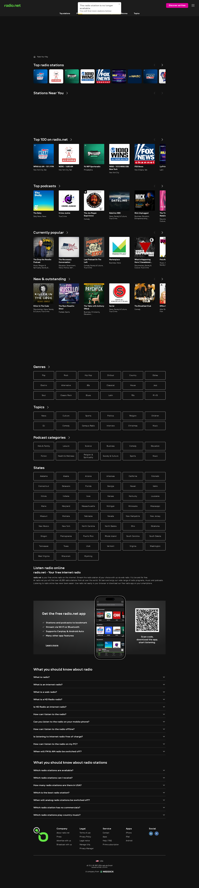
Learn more (52, 645)
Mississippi (155, 506)
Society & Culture (110, 456)
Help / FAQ (107, 841)
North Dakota (110, 526)
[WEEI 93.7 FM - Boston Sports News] (150, 76)
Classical (111, 385)
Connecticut (43, 486)
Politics (110, 416)
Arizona (88, 476)
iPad (128, 837)
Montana (66, 516)
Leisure (66, 446)
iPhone (129, 833)
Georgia (110, 486)
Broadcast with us (64, 845)
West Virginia (44, 556)
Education (155, 446)
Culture (66, 416)
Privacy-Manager (87, 848)
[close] (119, 4)
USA (101, 861)
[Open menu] (193, 5)
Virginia (133, 546)
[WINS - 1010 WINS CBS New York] (88, 76)
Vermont (110, 546)
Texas (66, 546)
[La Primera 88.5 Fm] (119, 76)
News (43, 416)
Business (111, 446)
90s (132, 395)
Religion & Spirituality (88, 456)
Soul (44, 395)
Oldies (155, 375)
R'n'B (155, 395)
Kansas (110, 496)
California (133, 476)
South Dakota (155, 536)
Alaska (66, 476)
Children (155, 416)
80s (88, 385)
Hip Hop (88, 375)
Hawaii (133, 486)
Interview (111, 426)
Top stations (65, 13)
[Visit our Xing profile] (157, 833)
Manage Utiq (85, 845)
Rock (66, 375)
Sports (88, 416)
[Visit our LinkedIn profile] (151, 833)
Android (129, 841)
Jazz (155, 385)
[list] (99, 76)
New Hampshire (133, 516)
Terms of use (85, 833)
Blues (88, 395)
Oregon (44, 536)
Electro (44, 385)
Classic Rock (66, 395)
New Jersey (155, 516)
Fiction (44, 456)
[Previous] (154, 64)
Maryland (66, 506)
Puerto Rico (88, 536)
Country (132, 375)
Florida (88, 486)
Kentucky (133, 496)
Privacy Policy (85, 837)
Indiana (66, 496)
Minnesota (132, 506)
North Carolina (88, 526)
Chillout (110, 375)
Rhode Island (110, 536)
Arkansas (111, 476)
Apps (105, 837)
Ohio (133, 526)
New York (66, 526)
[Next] (162, 64)
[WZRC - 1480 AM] (56, 76)
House (133, 385)
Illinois (44, 496)
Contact (106, 833)
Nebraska (88, 516)
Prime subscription (111, 845)
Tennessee (43, 546)
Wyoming (88, 556)
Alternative (66, 385)
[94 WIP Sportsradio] (72, 76)
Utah (88, 546)
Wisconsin (66, 556)
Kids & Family (44, 446)
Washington (155, 546)
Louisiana (155, 496)
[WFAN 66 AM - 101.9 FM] (40, 76)
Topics (136, 13)
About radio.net (63, 833)
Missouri (44, 516)
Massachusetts (88, 506)
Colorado (155, 476)
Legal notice (85, 841)
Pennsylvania (66, 536)
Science (88, 446)
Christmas (132, 426)
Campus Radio (88, 426)
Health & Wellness (66, 456)
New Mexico (44, 526)
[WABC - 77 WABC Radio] (135, 76)
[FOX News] (103, 76)
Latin (110, 395)
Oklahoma (155, 526)
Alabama (44, 476)
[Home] (34, 57)
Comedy (66, 426)
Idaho (155, 486)
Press (59, 837)
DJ (44, 426)
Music (155, 426)
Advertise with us (64, 841)
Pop (43, 375)
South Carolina (132, 536)
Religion (132, 416)
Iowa (88, 496)
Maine (43, 506)
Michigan (111, 506)
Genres (124, 13)
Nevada (110, 516)
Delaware (66, 486)
